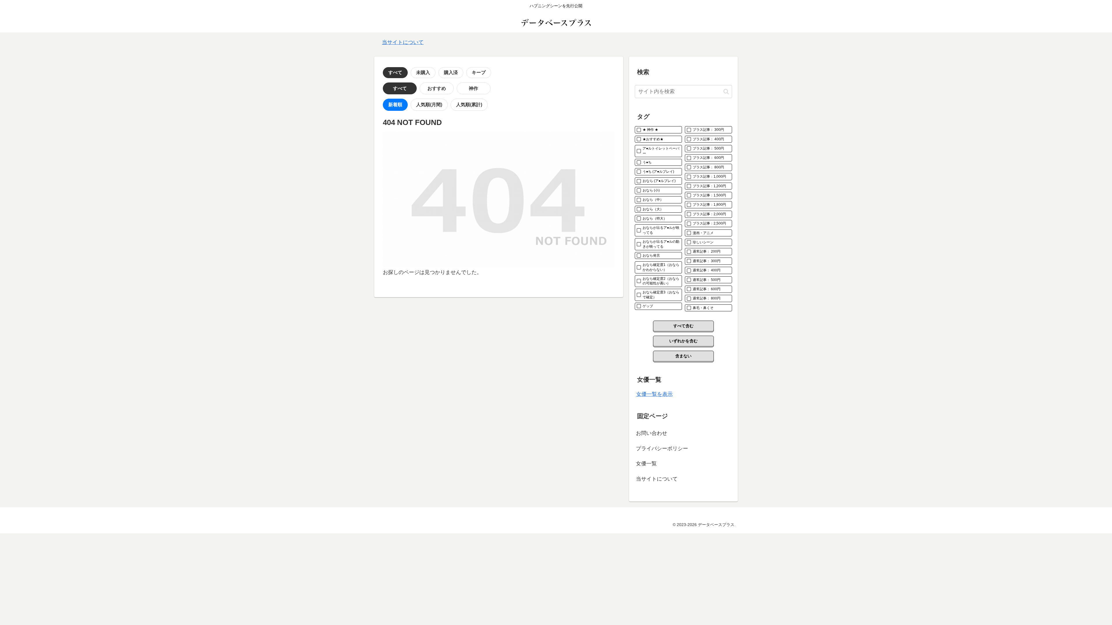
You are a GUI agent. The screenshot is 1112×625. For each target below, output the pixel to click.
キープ (479, 72)
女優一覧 (646, 463)
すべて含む (683, 325)
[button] (726, 91)
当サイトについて (403, 42)
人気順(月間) (429, 104)
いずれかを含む (683, 341)
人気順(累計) (469, 104)
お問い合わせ (651, 433)
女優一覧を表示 (654, 394)
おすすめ (436, 88)
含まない (683, 356)
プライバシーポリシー (662, 448)
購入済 (451, 72)
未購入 (423, 72)
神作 (473, 88)
